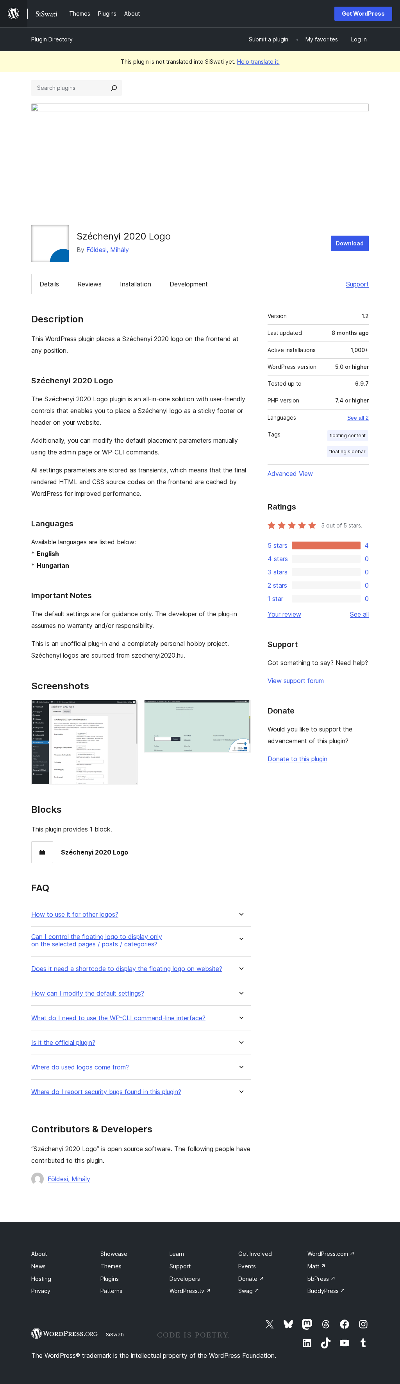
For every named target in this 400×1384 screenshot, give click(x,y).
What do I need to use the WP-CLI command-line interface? (118, 1018)
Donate (251, 1278)
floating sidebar (347, 451)
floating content (348, 435)
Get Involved (255, 1253)
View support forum (296, 681)
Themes (110, 1266)
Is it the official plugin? (63, 1042)
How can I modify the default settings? (87, 993)
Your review (284, 614)
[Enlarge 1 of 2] (127, 710)
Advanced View (290, 473)
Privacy (40, 1290)
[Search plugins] (114, 88)
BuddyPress (326, 1290)
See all (359, 614)
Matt (316, 1266)
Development (189, 284)
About (39, 1253)
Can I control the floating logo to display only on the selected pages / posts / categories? (96, 940)
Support (357, 284)
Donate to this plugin (297, 759)
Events (247, 1266)
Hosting (41, 1278)
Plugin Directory (52, 39)
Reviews (89, 284)
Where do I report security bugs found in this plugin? (106, 1092)
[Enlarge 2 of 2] (240, 710)
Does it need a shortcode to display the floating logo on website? (126, 969)
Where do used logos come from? (80, 1067)
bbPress (321, 1278)
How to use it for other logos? (74, 914)
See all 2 (358, 418)
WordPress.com (331, 1253)
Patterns (111, 1290)
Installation (135, 284)
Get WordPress (363, 13)
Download (350, 243)
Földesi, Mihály (107, 250)
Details (49, 284)
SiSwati (115, 1334)
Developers (185, 1278)
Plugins (109, 1278)
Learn (177, 1253)
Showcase (113, 1253)
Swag (248, 1290)
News (38, 1266)
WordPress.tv (190, 1290)
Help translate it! (258, 61)
